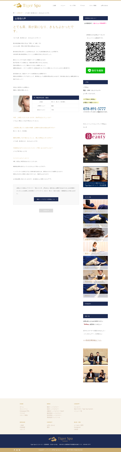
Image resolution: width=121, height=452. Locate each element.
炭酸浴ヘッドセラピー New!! (55, 411)
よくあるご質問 (78, 425)
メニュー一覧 (78, 411)
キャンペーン (24, 409)
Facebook (14, 450)
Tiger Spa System (87, 409)
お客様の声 (46, 210)
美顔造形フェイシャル (53, 417)
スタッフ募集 (92, 5)
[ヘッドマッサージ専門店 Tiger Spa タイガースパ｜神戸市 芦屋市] (27, 5)
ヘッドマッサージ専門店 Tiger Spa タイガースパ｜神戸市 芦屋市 (58, 450)
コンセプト (77, 407)
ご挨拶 (54, 5)
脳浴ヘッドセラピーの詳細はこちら (46, 199)
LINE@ (76, 429)
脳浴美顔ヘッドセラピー (54, 413)
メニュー (63, 5)
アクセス (82, 5)
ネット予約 (73, 5)
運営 (48, 427)
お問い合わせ (104, 5)
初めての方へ (78, 409)
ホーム (22, 407)
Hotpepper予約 (24, 411)
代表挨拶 (22, 427)
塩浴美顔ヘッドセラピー (54, 415)
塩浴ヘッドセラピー (53, 409)
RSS (19, 450)
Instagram (77, 427)
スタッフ (22, 429)
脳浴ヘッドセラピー (53, 407)
